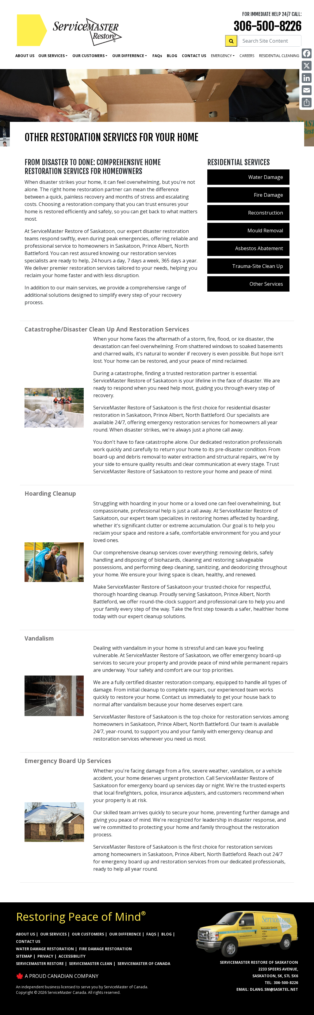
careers (246, 55)
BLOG (166, 934)
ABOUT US (25, 934)
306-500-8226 (268, 26)
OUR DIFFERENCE (125, 934)
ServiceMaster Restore (40, 963)
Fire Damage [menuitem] (268, 195)
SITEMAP (24, 956)
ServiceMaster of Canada (143, 963)
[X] (307, 66)
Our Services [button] (51, 55)
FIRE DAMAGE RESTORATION (105, 948)
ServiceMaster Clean (90, 963)
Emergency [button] (221, 55)
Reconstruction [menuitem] (265, 212)
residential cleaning (279, 55)
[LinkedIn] (307, 78)
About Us (24, 55)
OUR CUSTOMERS (88, 934)
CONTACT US (28, 941)
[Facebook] (307, 53)
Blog (172, 55)
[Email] (307, 90)
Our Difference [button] (128, 55)
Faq (157, 55)
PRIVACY (45, 956)
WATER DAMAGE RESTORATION (45, 948)
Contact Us (194, 55)
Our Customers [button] (88, 55)
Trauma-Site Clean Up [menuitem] (257, 266)
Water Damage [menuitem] (265, 177)
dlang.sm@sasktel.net (274, 989)
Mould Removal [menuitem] (265, 230)
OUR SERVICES (53, 934)
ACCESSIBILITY (72, 956)
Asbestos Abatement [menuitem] (259, 248)
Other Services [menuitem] (266, 284)
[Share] (307, 102)
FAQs (151, 934)
